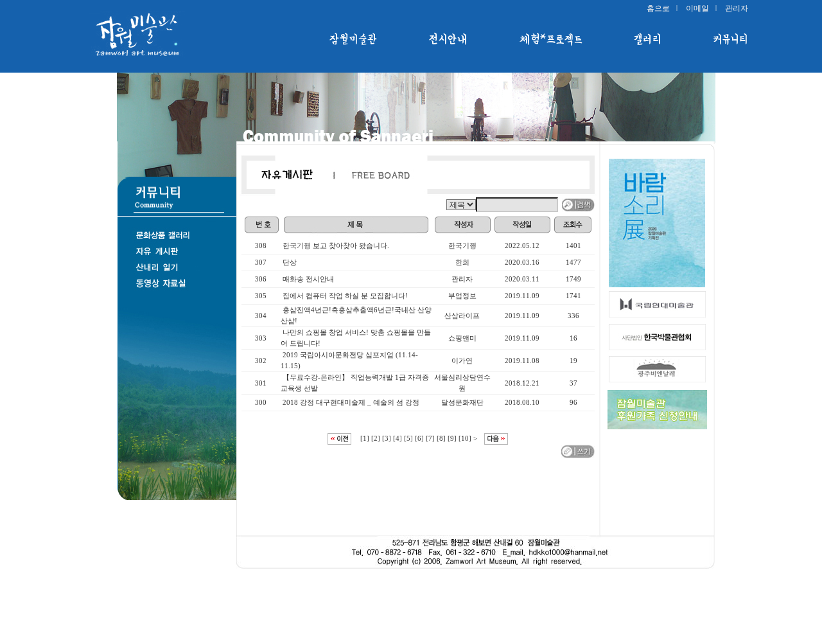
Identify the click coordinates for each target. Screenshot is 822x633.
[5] (408, 438)
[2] (375, 438)
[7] (430, 438)
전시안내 (448, 39)
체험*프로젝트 (551, 39)
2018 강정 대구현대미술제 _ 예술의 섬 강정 (351, 402)
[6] (419, 438)
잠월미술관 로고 (154, 35)
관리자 (736, 8)
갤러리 (647, 39)
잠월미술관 (353, 39)
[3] (386, 438)
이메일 (697, 8)
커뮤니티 (730, 39)
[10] (465, 438)
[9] (452, 438)
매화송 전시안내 (308, 279)
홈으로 (658, 8)
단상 (290, 262)
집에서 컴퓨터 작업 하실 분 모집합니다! (345, 295)
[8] (441, 438)
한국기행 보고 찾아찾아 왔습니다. (336, 245)
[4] (397, 438)
